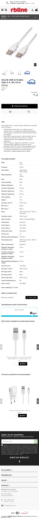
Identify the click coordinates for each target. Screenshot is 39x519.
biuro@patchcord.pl (9, 505)
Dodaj (24, 363)
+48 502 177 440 (9, 501)
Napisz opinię (32, 297)
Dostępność (34, 92)
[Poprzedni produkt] (35, 17)
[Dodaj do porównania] (29, 111)
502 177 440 (21, 3)
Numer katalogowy (6, 287)
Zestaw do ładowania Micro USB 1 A (19, 410)
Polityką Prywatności (25, 453)
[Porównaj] (21, 355)
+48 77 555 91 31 (9, 499)
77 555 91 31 (13, 3)
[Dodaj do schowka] (10, 111)
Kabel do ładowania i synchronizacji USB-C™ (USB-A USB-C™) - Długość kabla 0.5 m (19, 358)
